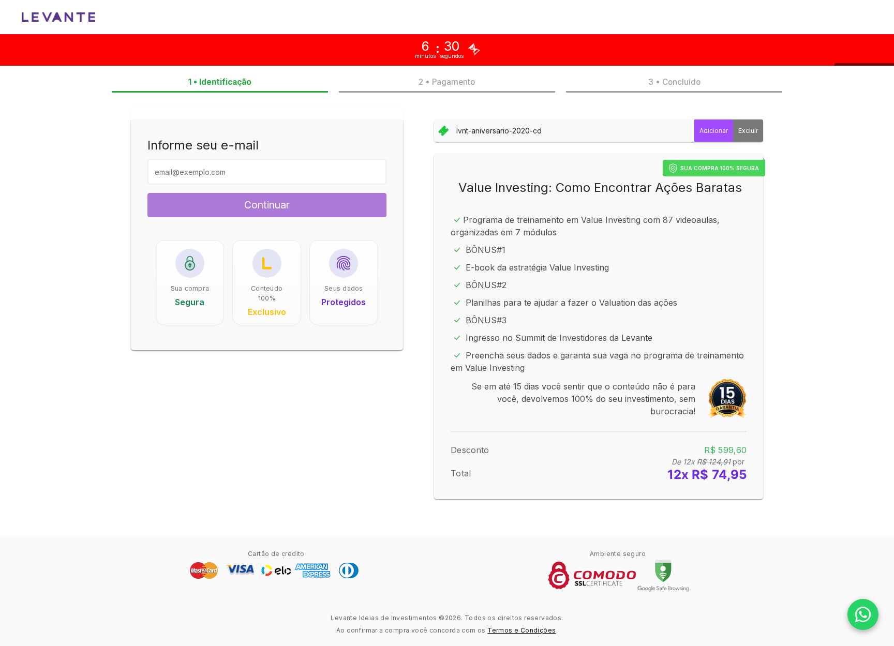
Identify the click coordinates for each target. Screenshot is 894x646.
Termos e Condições (521, 630)
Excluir (748, 130)
